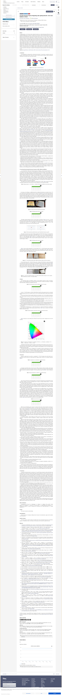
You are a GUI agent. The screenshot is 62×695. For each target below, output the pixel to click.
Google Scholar (32, 548)
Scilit (39, 548)
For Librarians (33, 683)
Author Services (33, 1)
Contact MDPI (24, 683)
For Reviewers (33, 681)
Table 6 (21, 358)
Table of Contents (6, 37)
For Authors (33, 680)
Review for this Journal (9, 17)
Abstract (4, 0)
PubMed (48, 563)
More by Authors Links (6, 26)
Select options (5, 684)
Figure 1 (45, 55)
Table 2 (48, 196)
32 (48, 486)
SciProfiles (42, 684)
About (43, 1)
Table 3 (31, 236)
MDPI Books (42, 681)
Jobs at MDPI (24, 684)
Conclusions (5, 7)
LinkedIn (52, 680)
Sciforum (42, 680)
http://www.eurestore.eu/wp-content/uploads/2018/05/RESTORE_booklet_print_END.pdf (37, 545)
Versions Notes (36, 29)
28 (29, 386)
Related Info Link (5, 23)
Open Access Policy (24, 682)
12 (35, 117)
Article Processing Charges (26, 680)
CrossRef (36, 548)
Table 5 (41, 307)
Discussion (4, 6)
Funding (4, 9)
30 (25, 415)
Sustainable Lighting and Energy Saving (37, 27)
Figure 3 (45, 219)
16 (27, 135)
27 (35, 381)
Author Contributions (6, 8)
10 (47, 97)
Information (27, 1)
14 (40, 134)
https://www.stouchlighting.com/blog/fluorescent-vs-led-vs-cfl (40, 589)
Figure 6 (22, 318)
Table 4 (35, 280)
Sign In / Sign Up (52, 1)
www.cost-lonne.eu (32, 129)
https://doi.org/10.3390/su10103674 (34, 23)
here (24, 636)
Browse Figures (29, 29)
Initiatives (38, 1)
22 (47, 182)
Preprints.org (43, 682)
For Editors (33, 682)
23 (26, 195)
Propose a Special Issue (8, 19)
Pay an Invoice (24, 681)
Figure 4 (22, 248)
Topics (22, 1)
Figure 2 (41, 193)
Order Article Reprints (49, 11)
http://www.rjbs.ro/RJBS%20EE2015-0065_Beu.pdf (31, 579)
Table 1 (45, 181)
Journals (18, 1)
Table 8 (24, 397)
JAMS (42, 687)
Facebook (52, 681)
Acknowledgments (5, 10)
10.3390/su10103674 (20, 7)
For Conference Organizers (35, 687)
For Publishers (33, 684)
